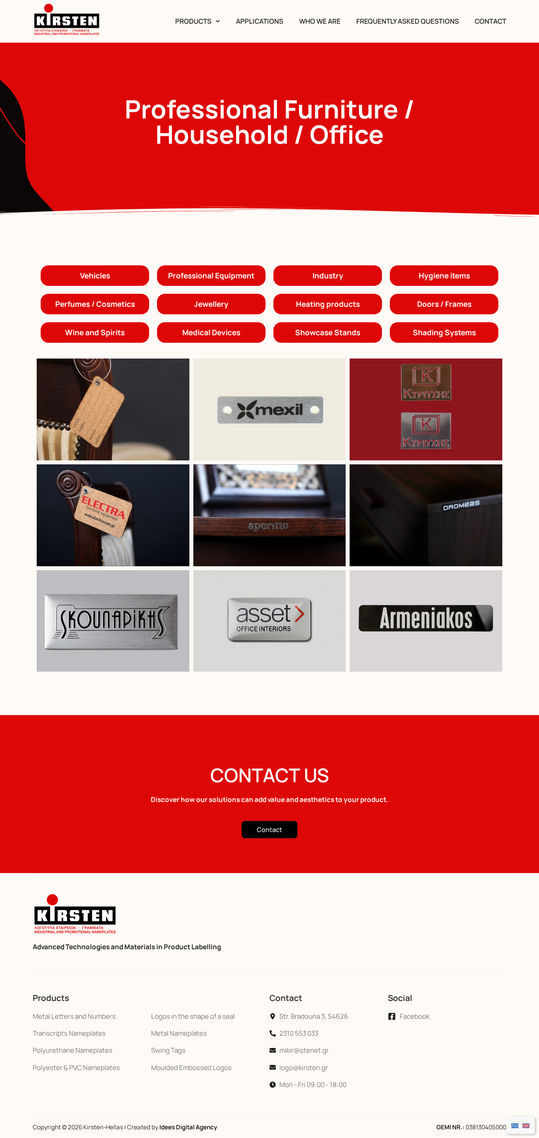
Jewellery (211, 304)
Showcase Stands (327, 332)
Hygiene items (444, 275)
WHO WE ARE (320, 21)
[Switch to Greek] (514, 1125)
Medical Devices (211, 332)
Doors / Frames (444, 304)
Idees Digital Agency (188, 1127)
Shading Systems (444, 332)
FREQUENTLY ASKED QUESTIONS (407, 21)
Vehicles (95, 275)
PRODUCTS (193, 21)
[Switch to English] (526, 1125)
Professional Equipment (211, 275)
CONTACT (490, 21)
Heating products (328, 304)
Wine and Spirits (95, 332)
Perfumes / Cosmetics (95, 304)
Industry (328, 275)
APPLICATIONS (259, 21)
